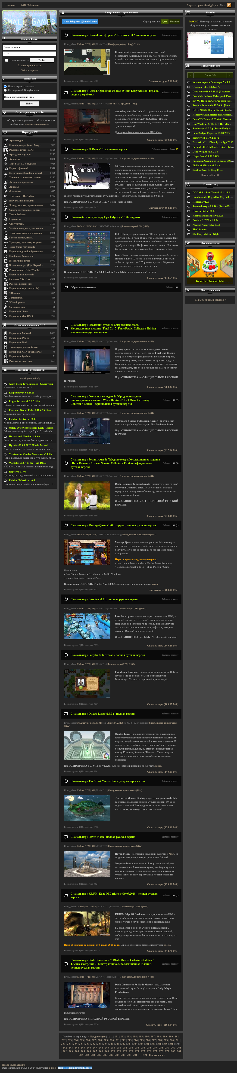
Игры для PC (30, 132)
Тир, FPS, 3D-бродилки (22, 163)
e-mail (52, 1068)
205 (82, 1040)
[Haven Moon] (87, 876)
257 (155, 1047)
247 (95, 1047)
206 (88, 1040)
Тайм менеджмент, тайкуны (25, 233)
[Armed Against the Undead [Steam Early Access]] (87, 132)
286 (105, 1055)
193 (129, 1036)
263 (71, 1051)
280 (173, 1051)
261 (179, 1047)
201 (177, 1036)
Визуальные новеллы (21, 200)
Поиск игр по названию (21, 86)
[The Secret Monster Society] (87, 820)
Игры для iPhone (19, 338)
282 (81, 1055)
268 (101, 1051)
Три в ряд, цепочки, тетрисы (25, 242)
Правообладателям (13, 1065)
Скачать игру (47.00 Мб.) (163, 81)
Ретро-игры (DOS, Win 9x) (24, 270)
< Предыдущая (97, 1036)
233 (129, 1044)
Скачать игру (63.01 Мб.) (163, 590)
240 (171, 1044)
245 (83, 1047)
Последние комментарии (30, 370)
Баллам (174, 21)
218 (160, 1040)
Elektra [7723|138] (86, 44)
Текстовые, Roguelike (21, 196)
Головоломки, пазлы (21, 237)
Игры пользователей (21, 274)
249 (107, 1047)
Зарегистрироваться (29, 65)
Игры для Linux (18, 311)
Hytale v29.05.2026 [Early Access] (28, 445)
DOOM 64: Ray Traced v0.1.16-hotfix (214, 192)
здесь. (158, 766)
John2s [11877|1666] (87, 906)
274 (137, 1051)
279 (167, 1051)
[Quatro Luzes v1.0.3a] (87, 759)
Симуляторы (17, 224)
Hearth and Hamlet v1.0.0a (24, 436)
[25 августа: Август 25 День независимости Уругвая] (29, 22)
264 (77, 1051)
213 (130, 1040)
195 (141, 1036)
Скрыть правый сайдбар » (202, 5)
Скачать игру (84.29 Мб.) (163, 208)
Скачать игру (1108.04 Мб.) (162, 1025)
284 (93, 1055)
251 (119, 1047)
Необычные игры (19, 260)
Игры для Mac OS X (21, 316)
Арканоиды (16, 140)
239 (165, 1044)
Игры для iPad (18, 342)
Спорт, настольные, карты (24, 210)
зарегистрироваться (36, 124)
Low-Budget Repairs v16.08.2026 (211, 133)
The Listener (199, 229)
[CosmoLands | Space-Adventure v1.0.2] (87, 74)
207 (94, 1040)
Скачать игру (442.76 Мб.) (162, 951)
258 (161, 1047)
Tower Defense (17, 214)
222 (63, 1044)
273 (131, 1051)
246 (89, 1047)
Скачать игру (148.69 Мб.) (162, 278)
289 (123, 1055)
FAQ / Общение (30, 5)
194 (135, 1036)
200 (171, 1036)
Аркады (14, 187)
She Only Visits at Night (206, 234)
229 (105, 1044)
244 (77, 1047)
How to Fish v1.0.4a (204, 211)
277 (155, 1051)
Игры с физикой (18, 168)
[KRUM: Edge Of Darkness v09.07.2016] (87, 935)
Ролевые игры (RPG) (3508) (135, 226)
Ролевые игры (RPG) (21, 150)
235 (141, 1044)
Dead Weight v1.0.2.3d (205, 151)
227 (93, 1044)
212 (124, 1040)
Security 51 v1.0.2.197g (206, 138)
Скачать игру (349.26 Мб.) (162, 645)
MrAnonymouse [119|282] (89, 723)
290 (129, 1055)
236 (147, 1044)
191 (117, 1036)
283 (87, 1055)
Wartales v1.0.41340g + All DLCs (27, 463)
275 (143, 1051)
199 (165, 1036)
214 (136, 1040)
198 (159, 1036)
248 (101, 1047)
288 (117, 1055)
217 (154, 1040)
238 (159, 1044)
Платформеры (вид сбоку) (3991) (124, 44)
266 (89, 1051)
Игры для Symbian (20, 356)
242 (65, 1047)
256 (149, 1047)
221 (178, 1040)
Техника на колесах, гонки (25, 177)
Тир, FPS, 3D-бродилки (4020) (122, 104)
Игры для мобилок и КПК (29, 325)
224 (75, 1044)
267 (95, 1051)
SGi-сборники (17, 302)
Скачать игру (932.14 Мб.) (162, 450)
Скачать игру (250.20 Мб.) (162, 140)
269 (107, 1051)
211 (118, 1040)
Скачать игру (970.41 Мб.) (162, 516)
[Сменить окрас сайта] (229, 5)
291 (135, 1055)
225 (81, 1044)
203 (70, 1040)
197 (153, 1036)
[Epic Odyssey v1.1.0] (87, 265)
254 (137, 1047)
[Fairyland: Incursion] (87, 697)
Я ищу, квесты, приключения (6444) (137, 158)
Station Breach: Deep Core (208, 170)
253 (131, 1047)
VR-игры (14, 293)
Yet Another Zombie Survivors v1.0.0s (30, 454)
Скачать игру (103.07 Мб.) (162, 704)
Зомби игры (16, 297)
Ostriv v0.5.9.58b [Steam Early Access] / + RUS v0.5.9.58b (42, 428)
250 (113, 1047)
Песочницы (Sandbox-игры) (25, 173)
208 (100, 1040)
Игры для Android (20, 333)
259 (167, 1047)
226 (87, 1044)
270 (113, 1051)
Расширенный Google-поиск (23, 90)
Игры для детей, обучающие (26, 251)
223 (69, 1044)
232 (123, 1044)
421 (145, 1055)
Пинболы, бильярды (21, 256)
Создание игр (17, 307)
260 (173, 1047)
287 (111, 1055)
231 (117, 1044)
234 (135, 1044)
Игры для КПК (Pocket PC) (25, 352)
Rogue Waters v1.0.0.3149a (24, 401)
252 (125, 1047)
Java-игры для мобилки (23, 347)
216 (148, 1040)
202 (64, 1040)
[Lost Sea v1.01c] (87, 638)
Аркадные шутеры (20, 154)
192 (123, 1036)
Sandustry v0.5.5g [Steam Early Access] (215, 128)
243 (71, 1047)
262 (65, 1051)
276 (149, 1051)
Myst (171, 854)
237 (153, 1044)
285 (99, 1055)
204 (76, 1040)
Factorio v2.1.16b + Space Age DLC (213, 142)
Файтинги (15, 191)
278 (161, 1051)
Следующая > (157, 1055)
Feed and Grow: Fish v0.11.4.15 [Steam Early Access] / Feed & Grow (47, 410)
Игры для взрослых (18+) (24, 288)
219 (166, 1040)
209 (106, 1040)
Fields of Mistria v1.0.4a (22, 419)
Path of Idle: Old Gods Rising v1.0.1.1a (215, 147)
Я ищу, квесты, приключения (26, 205)
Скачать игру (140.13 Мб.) (162, 772)
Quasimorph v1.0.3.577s (206, 87)
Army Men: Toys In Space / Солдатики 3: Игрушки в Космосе (44, 384)
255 (143, 1047)
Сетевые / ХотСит (19, 279)
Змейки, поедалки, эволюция (26, 228)
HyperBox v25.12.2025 (206, 156)
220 (172, 1040)
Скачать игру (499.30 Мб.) (162, 884)
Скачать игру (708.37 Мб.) (162, 387)
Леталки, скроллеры (21, 182)
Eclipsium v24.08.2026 (21, 392)
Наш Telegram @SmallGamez (80, 21)
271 (119, 1051)
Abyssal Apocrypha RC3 (206, 225)
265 (83, 1051)
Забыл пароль (29, 70)
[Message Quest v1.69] (87, 564)
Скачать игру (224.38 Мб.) (162, 827)
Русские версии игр (20, 284)
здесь (155, 584)
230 (111, 1044)
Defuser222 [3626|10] (87, 226)
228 (99, 1044)
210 (112, 1040)
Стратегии (15, 219)
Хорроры (14, 159)
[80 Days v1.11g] (87, 188)
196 (147, 1036)
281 (179, 1051)
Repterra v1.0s (17, 471)
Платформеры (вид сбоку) (25, 145)
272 (125, 1051)
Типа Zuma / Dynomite (22, 247)
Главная (10, 5)
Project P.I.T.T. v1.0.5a (205, 220)
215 (142, 1040)
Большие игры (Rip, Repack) (26, 265)
